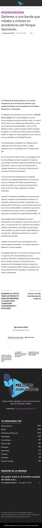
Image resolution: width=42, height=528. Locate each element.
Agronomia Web (11, 8)
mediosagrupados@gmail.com (26, 408)
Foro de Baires (6, 440)
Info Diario (4, 458)
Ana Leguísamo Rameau (9, 482)
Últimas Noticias (18, 12)
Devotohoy (4, 447)
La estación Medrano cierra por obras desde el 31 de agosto (21, 354)
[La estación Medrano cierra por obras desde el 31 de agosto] (21, 346)
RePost (3, 429)
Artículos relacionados (15, 337)
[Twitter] (9, 39)
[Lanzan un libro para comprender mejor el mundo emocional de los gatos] (7, 348)
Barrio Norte (5, 451)
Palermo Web (5, 443)
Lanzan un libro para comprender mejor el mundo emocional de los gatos (6, 358)
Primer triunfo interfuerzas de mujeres (34, 296)
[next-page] (22, 365)
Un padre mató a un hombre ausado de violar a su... (20, 478)
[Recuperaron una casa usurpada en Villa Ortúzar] (34, 346)
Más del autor (29, 337)
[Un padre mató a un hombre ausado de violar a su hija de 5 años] (21, 498)
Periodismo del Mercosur (9, 433)
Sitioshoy (4, 454)
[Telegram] (25, 39)
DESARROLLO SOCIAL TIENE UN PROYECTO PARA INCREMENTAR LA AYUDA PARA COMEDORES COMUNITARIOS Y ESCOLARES (10, 300)
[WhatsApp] (14, 39)
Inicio (2, 8)
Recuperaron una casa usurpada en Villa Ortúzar (33, 353)
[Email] (19, 39)
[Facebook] (3, 39)
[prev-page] (19, 365)
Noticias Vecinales (7, 461)
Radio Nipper (5, 436)
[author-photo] (21, 319)
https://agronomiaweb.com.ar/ (21, 330)
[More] (30, 39)
